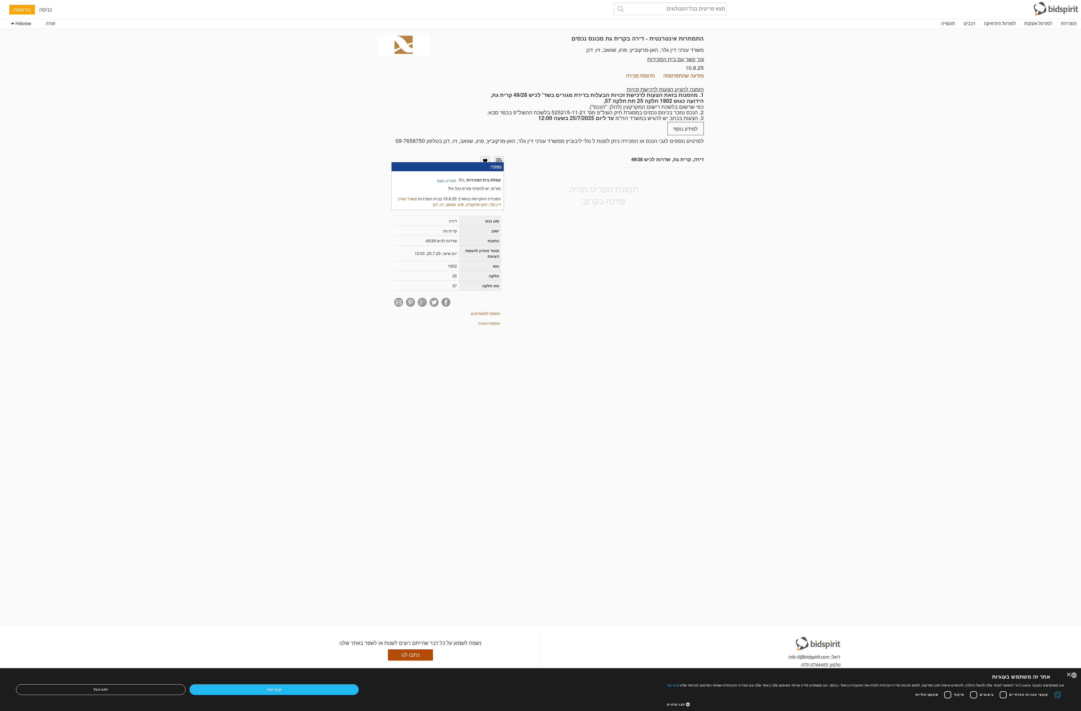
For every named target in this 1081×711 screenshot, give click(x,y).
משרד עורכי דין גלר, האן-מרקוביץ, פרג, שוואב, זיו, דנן (645, 49)
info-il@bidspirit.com (809, 657)
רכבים (969, 23)
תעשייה (948, 23)
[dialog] (540, 689)
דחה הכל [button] (101, 689)
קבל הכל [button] (274, 689)
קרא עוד (673, 685)
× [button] (1069, 675)
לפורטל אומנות (1038, 23)
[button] (865, 704)
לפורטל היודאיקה (1000, 23)
